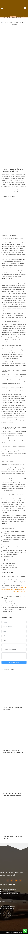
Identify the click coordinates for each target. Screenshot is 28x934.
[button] (2, 8)
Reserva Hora (14, 662)
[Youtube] (16, 880)
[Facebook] (7, 880)
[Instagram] (20, 880)
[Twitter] (11, 880)
